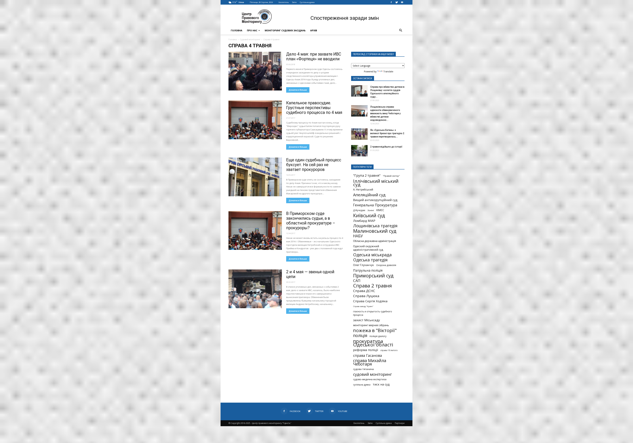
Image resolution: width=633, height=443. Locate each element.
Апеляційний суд (369, 194)
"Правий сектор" (391, 175)
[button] (401, 30)
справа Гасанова (367, 355)
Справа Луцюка (366, 296)
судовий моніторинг (372, 374)
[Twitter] (396, 2)
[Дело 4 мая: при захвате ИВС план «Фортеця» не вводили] (255, 71)
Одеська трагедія (370, 260)
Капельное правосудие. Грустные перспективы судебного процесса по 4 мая (314, 108)
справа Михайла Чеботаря (369, 362)
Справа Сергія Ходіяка (370, 301)
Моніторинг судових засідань (285, 30)
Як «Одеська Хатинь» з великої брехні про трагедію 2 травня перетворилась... (387, 133)
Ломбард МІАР (364, 220)
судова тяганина (363, 369)
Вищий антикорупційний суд (375, 200)
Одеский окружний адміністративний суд (368, 247)
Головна (236, 30)
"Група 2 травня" (366, 175)
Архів (313, 30)
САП (356, 280)
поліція (360, 335)
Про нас (252, 30)
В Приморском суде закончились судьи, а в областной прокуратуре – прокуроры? (310, 220)
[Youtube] (402, 2)
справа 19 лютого (389, 350)
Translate (388, 71)
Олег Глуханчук (363, 265)
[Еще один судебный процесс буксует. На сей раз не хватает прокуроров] (255, 177)
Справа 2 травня (372, 285)
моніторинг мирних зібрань (371, 325)
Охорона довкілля (386, 265)
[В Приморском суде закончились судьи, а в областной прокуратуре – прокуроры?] (255, 230)
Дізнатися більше (298, 90)
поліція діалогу (378, 336)
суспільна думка (361, 384)
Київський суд (369, 215)
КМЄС (380, 210)
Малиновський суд (374, 231)
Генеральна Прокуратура (375, 205)
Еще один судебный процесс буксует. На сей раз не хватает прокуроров (313, 165)
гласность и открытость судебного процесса (372, 313)
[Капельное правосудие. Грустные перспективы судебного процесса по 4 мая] (255, 120)
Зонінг (370, 210)
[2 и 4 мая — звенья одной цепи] (255, 288)
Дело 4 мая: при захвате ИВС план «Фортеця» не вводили (313, 56)
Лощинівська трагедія (375, 225)
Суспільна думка (307, 2)
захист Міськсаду (366, 320)
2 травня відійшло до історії (386, 146)
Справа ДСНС (364, 291)
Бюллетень (284, 2)
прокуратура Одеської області (373, 343)
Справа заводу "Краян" (363, 306)
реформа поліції (365, 350)
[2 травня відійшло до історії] (359, 150)
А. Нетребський (363, 189)
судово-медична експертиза (369, 379)
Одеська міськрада (372, 254)
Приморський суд (373, 275)
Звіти (294, 2)
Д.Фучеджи (359, 210)
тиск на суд (381, 384)
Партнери (400, 423)
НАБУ (358, 236)
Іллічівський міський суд (375, 182)
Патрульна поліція (368, 270)
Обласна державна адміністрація (374, 241)
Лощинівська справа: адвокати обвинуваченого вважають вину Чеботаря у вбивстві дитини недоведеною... (385, 113)
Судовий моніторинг (250, 39)
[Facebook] (391, 2)
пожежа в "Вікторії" (375, 330)
